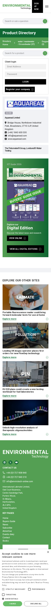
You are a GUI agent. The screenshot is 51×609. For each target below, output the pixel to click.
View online (15, 238)
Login (25, 81)
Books (6, 541)
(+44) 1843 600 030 (17, 132)
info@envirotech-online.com (19, 481)
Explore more (9, 319)
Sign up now (36, 6)
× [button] (48, 552)
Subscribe (7, 528)
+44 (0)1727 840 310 (16, 477)
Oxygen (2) (45, 42)
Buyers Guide (9, 521)
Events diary (8, 534)
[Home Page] (17, 6)
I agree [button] (12, 604)
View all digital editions (24, 249)
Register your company (18, 89)
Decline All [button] (35, 604)
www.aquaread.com (17, 139)
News (5, 524)
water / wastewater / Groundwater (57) (26, 42)
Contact (6, 537)
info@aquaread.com (17, 135)
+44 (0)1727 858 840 (16, 472)
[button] (3, 589)
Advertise (7, 531)
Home (5, 518)
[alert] (25, 579)
